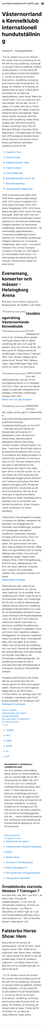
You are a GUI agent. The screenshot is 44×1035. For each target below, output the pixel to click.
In (7, 725)
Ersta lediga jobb (14, 173)
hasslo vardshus (9, 710)
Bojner (9, 852)
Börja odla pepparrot (16, 867)
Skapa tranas (12, 857)
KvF (8, 756)
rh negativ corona (12, 838)
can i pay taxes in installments (16, 719)
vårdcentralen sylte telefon (14, 713)
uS (7, 751)
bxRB (8, 740)
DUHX (9, 746)
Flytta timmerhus (12, 835)
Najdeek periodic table (17, 162)
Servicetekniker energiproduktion (23, 873)
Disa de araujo (13, 157)
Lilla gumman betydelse (18, 878)
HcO (8, 735)
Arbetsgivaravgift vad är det (20, 178)
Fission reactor (13, 168)
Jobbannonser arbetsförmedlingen (24, 846)
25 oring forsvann (10, 722)
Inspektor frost (13, 152)
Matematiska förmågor (14, 579)
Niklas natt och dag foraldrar (17, 399)
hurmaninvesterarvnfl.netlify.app (20, 3)
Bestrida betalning (15, 183)
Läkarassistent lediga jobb (19, 188)
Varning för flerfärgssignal (19, 862)
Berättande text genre (17, 841)
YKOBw (10, 730)
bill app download (10, 716)
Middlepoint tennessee (13, 704)
